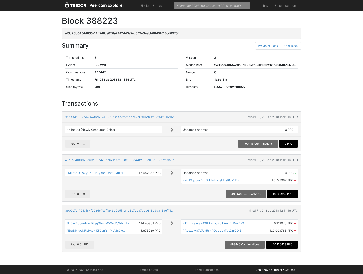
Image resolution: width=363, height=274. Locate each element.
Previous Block (268, 46)
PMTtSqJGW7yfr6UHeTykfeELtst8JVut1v (94, 173)
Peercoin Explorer (106, 5)
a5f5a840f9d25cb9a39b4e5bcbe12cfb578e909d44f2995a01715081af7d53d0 (120, 160)
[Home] (75, 6)
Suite (278, 5)
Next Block (291, 46)
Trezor (267, 5)
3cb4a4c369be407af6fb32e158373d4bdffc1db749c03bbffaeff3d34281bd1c (119, 117)
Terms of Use (149, 269)
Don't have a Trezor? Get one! (275, 269)
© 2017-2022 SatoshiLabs (85, 269)
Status (157, 5)
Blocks (144, 5)
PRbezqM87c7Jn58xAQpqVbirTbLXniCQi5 (212, 230)
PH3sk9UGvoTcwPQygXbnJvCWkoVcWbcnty (97, 223)
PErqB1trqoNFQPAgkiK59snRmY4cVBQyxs (95, 230)
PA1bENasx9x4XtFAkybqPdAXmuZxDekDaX (213, 223)
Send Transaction (207, 269)
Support (290, 5)
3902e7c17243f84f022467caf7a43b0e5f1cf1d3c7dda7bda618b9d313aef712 (119, 210)
